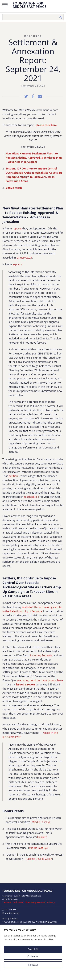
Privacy (51, 902)
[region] (33, 948)
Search (61, 17)
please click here (46, 125)
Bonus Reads (14, 187)
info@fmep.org (12, 913)
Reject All (33, 964)
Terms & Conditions (12, 902)
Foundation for (29, 4)
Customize (33, 956)
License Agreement (35, 902)
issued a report (25, 684)
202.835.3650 (11, 909)
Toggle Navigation (5, 4)
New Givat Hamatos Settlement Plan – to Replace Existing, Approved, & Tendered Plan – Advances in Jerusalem (34, 158)
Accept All (33, 949)
